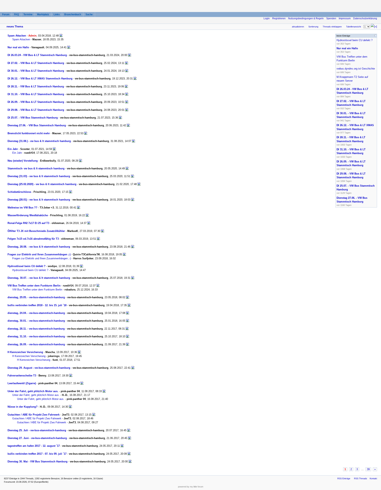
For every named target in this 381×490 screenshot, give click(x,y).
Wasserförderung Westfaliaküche (28, 215)
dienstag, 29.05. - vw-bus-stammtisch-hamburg (36, 297)
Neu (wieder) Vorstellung (23, 160)
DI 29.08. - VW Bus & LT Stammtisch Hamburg (36, 109)
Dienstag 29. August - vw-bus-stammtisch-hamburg (39, 367)
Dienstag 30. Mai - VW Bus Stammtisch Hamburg (37, 461)
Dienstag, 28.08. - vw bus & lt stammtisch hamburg (39, 246)
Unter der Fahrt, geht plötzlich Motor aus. (33, 391)
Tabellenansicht (353, 26)
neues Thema (15, 26)
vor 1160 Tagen (352, 201)
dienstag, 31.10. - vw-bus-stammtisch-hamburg (36, 336)
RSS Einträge (343, 478)
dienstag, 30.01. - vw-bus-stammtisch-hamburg (36, 320)
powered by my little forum (190, 486)
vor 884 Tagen (352, 93)
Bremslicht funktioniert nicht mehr (29, 133)
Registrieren (279, 18)
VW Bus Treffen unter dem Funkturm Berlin (34, 285)
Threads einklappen (332, 26)
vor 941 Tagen (351, 117)
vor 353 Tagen (354, 42)
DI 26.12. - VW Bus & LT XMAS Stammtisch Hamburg (40, 78)
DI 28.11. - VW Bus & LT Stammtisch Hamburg (36, 86)
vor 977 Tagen (355, 129)
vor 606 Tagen (352, 60)
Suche (89, 14)
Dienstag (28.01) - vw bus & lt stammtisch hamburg (39, 199)
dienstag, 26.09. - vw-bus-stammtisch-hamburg (36, 344)
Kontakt (373, 478)
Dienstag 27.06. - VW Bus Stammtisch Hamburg (37, 125)
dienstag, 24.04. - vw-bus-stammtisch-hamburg (36, 313)
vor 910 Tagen (351, 105)
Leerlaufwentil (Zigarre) (22, 383)
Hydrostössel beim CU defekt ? (26, 266)
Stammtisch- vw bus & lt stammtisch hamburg (36, 168)
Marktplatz (43, 14)
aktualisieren (298, 26)
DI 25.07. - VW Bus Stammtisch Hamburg (33, 117)
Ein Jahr (13, 149)
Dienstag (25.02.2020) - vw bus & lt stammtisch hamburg (42, 184)
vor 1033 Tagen (351, 153)
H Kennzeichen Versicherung (25, 352)
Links (57, 14)
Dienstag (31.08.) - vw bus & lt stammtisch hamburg (39, 141)
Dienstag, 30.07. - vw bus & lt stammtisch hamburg (39, 277)
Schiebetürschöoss (19, 191)
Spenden (331, 18)
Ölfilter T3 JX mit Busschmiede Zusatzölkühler (36, 231)
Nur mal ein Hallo (18, 47)
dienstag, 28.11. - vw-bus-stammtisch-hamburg (36, 328)
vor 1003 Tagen (351, 141)
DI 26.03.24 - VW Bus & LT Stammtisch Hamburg (37, 55)
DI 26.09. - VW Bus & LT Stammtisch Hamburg (36, 101)
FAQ (16, 14)
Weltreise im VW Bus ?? (22, 207)
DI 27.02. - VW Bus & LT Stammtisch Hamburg (36, 63)
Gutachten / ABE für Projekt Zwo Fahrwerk (34, 414)
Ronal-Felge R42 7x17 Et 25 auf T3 (28, 223)
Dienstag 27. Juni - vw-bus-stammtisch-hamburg (37, 438)
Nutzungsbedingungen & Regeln (306, 18)
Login (267, 18)
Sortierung (313, 26)
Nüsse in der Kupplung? (23, 406)
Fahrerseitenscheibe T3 (22, 375)
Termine (28, 14)
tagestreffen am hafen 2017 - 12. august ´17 (34, 445)
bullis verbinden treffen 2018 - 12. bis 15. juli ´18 (37, 305)
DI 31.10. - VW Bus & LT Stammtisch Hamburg (36, 94)
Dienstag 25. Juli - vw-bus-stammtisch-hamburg (37, 430)
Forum (6, 14)
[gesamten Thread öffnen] (61, 35)
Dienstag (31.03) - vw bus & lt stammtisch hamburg (39, 176)
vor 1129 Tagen (356, 189)
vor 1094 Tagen (351, 177)
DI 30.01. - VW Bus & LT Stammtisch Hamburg (36, 70)
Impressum (345, 18)
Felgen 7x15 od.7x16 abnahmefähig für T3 (33, 238)
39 (368, 469)
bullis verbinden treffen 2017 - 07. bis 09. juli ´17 (37, 453)
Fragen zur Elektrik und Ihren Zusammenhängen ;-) (39, 254)
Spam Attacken (17, 35)
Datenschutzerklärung (365, 18)
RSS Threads (360, 478)
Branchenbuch (72, 14)
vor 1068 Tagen (351, 165)
